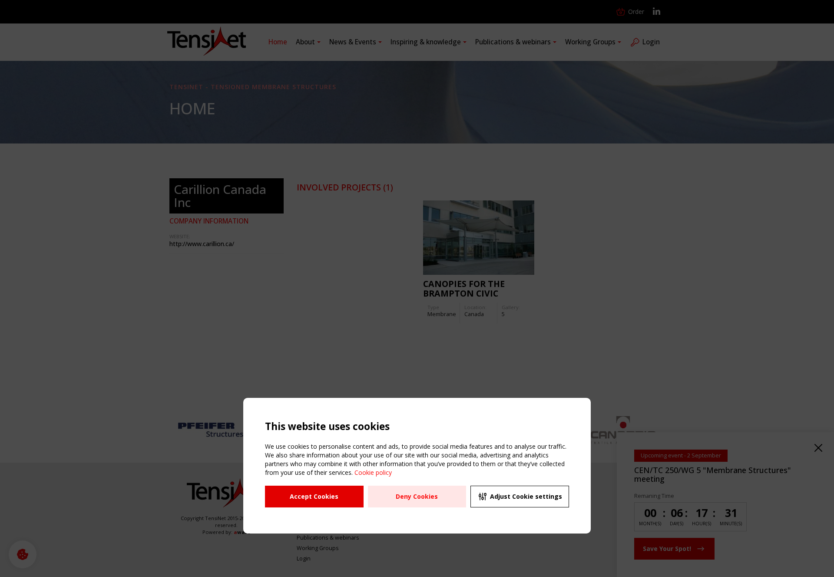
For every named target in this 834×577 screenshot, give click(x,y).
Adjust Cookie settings (526, 496)
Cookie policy (373, 472)
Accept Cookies (314, 496)
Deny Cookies (417, 496)
